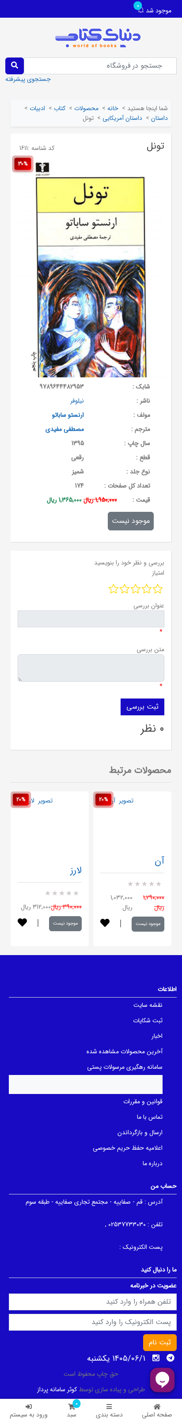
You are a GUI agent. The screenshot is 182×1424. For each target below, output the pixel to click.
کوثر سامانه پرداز (57, 1389)
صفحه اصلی (157, 1415)
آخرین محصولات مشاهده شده (125, 1051)
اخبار (157, 1036)
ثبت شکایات (148, 1020)
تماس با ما (150, 1117)
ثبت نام (160, 1342)
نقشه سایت (148, 1005)
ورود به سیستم (29, 1415)
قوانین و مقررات (143, 1101)
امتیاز (158, 573)
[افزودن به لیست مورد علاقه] (22, 923)
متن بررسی (150, 649)
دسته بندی (109, 1415)
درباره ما (153, 1163)
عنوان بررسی (148, 605)
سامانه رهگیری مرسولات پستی (125, 1067)
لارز (76, 870)
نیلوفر (77, 401)
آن (159, 861)
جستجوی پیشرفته (28, 79)
